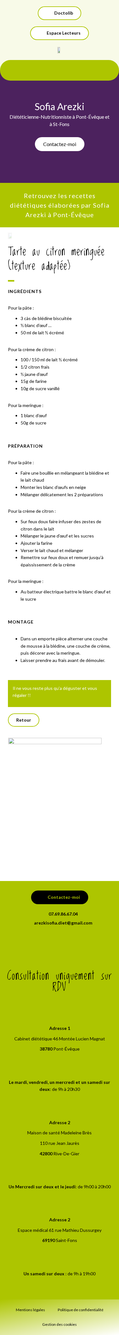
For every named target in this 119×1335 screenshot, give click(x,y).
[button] (59, 33)
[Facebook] (59, 942)
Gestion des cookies (59, 1324)
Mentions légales (30, 1309)
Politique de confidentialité (80, 1309)
